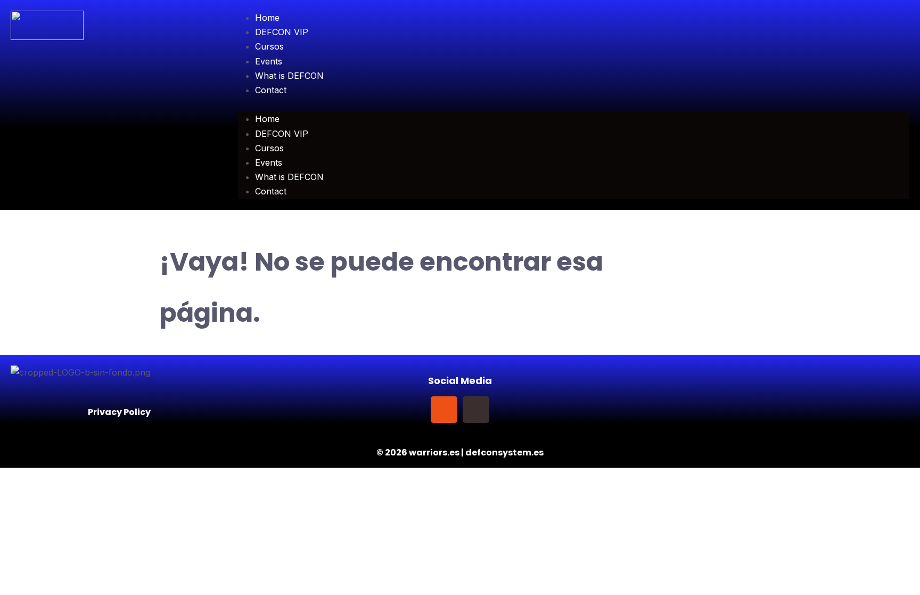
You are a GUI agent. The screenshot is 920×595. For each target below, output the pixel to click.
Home (267, 17)
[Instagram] (444, 409)
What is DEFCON (289, 75)
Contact (270, 90)
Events (268, 61)
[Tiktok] (476, 409)
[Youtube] (508, 409)
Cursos (269, 46)
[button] (573, 104)
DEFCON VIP (281, 32)
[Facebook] (412, 409)
